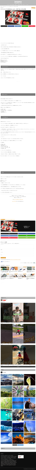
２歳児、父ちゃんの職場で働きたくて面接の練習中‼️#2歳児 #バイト (11, 322)
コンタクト (27, 4)
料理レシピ (16, 4)
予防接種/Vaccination (14, 460)
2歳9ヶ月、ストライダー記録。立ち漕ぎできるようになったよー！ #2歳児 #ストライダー (13, 343)
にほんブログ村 (14, 201)
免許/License (11, 461)
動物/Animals (14, 461)
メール (2, 252)
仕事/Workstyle (2, 461)
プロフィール (24, 4)
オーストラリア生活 (12, 4)
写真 (21, 4)
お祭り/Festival (6, 455)
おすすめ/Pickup (2, 455)
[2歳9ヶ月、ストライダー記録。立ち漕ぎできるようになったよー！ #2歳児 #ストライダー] (18, 333)
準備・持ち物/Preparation (8, 219)
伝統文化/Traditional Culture (7, 461)
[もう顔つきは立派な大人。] (29, 391)
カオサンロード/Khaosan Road (4, 456)
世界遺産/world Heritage (9, 460)
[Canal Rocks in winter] (6, 379)
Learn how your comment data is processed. (15, 259)
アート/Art (9, 455)
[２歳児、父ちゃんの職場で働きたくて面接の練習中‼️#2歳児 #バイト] (18, 312)
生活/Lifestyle (13, 219)
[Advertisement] (18, 36)
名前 (1, 249)
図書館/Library (2, 462)
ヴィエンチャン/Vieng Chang (3, 460)
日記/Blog (12, 463)
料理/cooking (6, 463)
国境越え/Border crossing (6, 462)
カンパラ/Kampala (12, 456)
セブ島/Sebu (15, 456)
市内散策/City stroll (3, 463)
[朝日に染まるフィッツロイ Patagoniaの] (18, 438)
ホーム (8, 4)
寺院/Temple (15, 462)
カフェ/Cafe (8, 456)
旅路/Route (9, 463)
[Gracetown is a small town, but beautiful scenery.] (29, 438)
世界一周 (19, 4)
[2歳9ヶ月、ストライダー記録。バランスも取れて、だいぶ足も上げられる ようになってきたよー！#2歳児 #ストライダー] (18, 354)
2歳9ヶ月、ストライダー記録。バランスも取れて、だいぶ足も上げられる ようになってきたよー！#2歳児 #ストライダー (18, 364)
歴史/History (14, 463)
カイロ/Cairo (12, 455)
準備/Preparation (3, 219)
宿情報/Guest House (12, 462)
